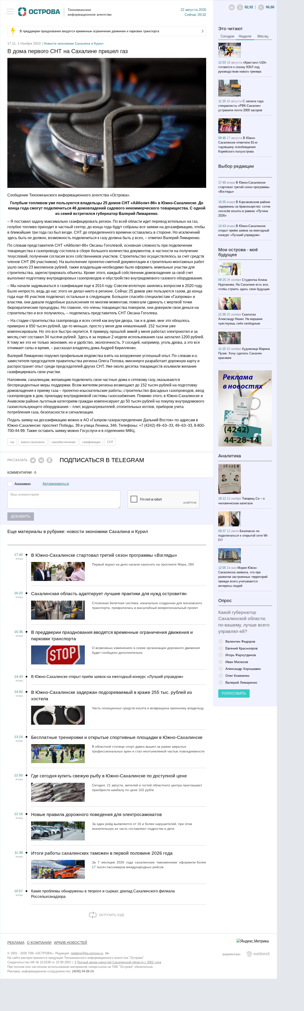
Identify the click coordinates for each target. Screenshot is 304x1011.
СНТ (110, 442)
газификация (91, 442)
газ (12, 442)
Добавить (20, 516)
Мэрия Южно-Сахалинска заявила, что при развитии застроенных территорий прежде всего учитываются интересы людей (242, 577)
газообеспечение (63, 442)
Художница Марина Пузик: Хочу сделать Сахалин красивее (244, 353)
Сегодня (227, 36)
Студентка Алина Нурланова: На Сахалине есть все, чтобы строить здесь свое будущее (244, 284)
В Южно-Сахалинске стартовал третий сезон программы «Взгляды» (104, 555)
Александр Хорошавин (243, 668)
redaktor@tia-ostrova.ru (87, 953)
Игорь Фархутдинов (240, 655)
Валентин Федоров (240, 641)
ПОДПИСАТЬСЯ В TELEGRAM (102, 460)
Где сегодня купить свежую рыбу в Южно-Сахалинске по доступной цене (109, 775)
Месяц (262, 36)
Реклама (15, 943)
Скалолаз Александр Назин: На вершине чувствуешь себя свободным (240, 319)
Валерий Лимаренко (241, 682)
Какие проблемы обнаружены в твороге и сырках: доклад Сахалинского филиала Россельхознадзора (103, 894)
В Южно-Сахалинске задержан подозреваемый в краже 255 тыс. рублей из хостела (111, 695)
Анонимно (22, 484)
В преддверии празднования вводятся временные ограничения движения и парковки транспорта (89, 31)
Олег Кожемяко (237, 675)
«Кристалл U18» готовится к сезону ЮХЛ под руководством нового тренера (242, 67)
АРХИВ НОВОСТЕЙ (70, 943)
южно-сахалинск (33, 442)
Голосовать (234, 693)
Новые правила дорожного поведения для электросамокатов (96, 814)
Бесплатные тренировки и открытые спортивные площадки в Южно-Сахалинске (117, 737)
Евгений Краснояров (241, 648)
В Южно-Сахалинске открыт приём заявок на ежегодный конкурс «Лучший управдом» (107, 677)
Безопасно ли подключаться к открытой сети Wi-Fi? (243, 535)
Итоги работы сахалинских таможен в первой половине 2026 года (102, 853)
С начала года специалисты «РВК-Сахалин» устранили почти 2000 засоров (240, 105)
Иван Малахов (236, 661)
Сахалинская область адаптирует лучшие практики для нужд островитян (109, 593)
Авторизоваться (56, 484)
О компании (39, 943)
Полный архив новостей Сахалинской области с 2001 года (119, 962)
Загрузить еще (111, 915)
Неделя (245, 36)
